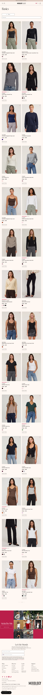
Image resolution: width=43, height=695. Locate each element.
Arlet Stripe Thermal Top (7, 94)
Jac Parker (4, 51)
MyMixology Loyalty (35, 669)
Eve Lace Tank (5, 509)
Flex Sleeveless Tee (26, 550)
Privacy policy (4, 680)
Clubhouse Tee (5, 592)
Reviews (13, 669)
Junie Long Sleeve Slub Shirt (27, 177)
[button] (2, 3)
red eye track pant (28, 628)
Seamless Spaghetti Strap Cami (8, 52)
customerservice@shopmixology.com (9, 688)
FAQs (32, 665)
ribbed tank (18, 628)
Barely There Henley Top (27, 94)
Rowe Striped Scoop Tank (27, 509)
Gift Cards (3, 672)
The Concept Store (15, 672)
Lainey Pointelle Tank (26, 467)
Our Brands (14, 668)
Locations (13, 666)
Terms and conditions (11, 680)
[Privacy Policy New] (15, 680)
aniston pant (28, 637)
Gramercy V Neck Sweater (7, 301)
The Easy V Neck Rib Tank (27, 592)
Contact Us (33, 666)
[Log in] (4, 3)
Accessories (4, 668)
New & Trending (5, 665)
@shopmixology (6, 627)
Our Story (13, 665)
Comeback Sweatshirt (26, 135)
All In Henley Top (5, 177)
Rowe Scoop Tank (25, 384)
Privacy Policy (20, 659)
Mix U (23, 669)
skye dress (38, 628)
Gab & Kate (24, 300)
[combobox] (3, 654)
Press (23, 666)
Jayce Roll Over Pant (26, 301)
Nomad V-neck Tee (6, 426)
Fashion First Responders (24, 671)
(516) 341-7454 (4, 690)
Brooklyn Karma (25, 51)
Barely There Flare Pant (6, 550)
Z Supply (3, 93)
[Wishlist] (36, 3)
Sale (2, 669)
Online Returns (34, 668)
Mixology (6, 679)
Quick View (24, 58)
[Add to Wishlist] (20, 22)
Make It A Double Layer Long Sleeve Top (30, 52)
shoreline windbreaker (18, 637)
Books (23, 668)
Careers (23, 665)
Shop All (3, 666)
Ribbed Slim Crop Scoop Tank (8, 343)
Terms (23, 659)
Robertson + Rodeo (5, 300)
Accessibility (4, 682)
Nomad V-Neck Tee (6, 384)
